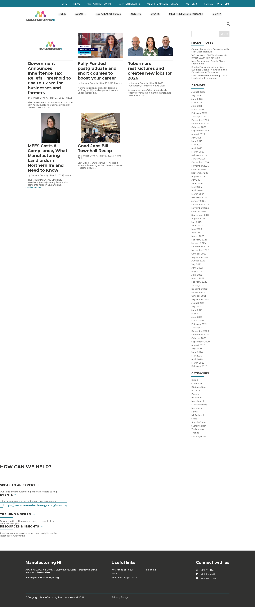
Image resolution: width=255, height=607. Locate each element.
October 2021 (198, 296)
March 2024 (197, 194)
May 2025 (196, 144)
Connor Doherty (39, 98)
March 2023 (197, 236)
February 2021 (199, 324)
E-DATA (217, 14)
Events (155, 14)
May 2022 (196, 271)
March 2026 (197, 109)
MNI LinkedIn (208, 574)
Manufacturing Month (124, 577)
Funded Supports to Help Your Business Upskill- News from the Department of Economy (209, 70)
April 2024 (196, 190)
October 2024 (198, 169)
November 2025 (200, 123)
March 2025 (197, 151)
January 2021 (198, 327)
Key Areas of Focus (108, 14)
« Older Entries (33, 187)
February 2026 (199, 113)
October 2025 (198, 127)
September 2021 (200, 299)
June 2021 (196, 310)
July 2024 (196, 180)
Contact (209, 4)
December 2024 (200, 162)
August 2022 (198, 260)
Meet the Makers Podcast (163, 4)
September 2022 (200, 257)
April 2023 (196, 232)
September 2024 (200, 173)
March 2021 (197, 320)
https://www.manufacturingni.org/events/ (35, 505)
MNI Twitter (208, 570)
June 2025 (196, 141)
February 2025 (199, 155)
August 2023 (198, 218)
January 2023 (198, 243)
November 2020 (200, 334)
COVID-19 (196, 383)
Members (192, 4)
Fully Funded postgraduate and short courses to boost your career (97, 71)
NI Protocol (197, 415)
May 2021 (196, 313)
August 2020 (198, 345)
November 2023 (200, 208)
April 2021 (196, 317)
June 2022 (197, 267)
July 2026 (196, 95)
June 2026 (197, 99)
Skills (163, 85)
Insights (135, 14)
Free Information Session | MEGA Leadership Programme (209, 77)
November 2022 (200, 250)
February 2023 (199, 239)
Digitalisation (198, 387)
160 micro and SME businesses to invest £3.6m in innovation (209, 56)
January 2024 (198, 201)
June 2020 (197, 352)
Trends (195, 432)
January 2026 (198, 116)
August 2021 (198, 303)
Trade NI (151, 569)
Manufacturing (199, 404)
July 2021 (196, 306)
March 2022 (197, 278)
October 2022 (198, 253)
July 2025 (196, 137)
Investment (134, 85)
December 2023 (200, 204)
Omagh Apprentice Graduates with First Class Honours (210, 50)
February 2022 (199, 282)
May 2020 (196, 355)
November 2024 (200, 165)
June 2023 (197, 225)
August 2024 (198, 176)
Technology (197, 429)
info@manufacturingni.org (43, 577)
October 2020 (198, 338)
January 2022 (198, 285)
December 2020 (200, 331)
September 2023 (200, 215)
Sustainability (198, 425)
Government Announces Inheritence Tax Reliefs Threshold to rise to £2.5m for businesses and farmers (49, 78)
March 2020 (197, 363)
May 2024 (196, 187)
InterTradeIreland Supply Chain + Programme (209, 62)
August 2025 (198, 134)
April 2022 (196, 275)
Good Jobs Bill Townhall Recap (95, 148)
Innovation (197, 397)
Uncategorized (199, 436)
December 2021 (199, 289)
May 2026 (196, 102)
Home (63, 4)
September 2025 (200, 130)
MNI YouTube (208, 578)
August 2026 (198, 92)
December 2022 (200, 246)
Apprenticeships (129, 4)
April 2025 (196, 148)
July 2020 (196, 348)
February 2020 (199, 366)
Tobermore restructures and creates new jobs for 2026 (150, 71)
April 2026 (196, 106)
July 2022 (196, 264)
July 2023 (196, 222)
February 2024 (199, 197)
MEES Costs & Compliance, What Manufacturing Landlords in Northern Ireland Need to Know (47, 158)
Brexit (194, 380)
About (79, 14)
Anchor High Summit (100, 4)
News (76, 4)
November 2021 (199, 292)
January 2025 (198, 158)
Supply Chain (198, 422)
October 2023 (198, 211)
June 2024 (197, 183)
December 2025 (200, 120)
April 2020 (197, 359)
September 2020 (200, 341)
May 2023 (196, 229)
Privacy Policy (120, 597)
